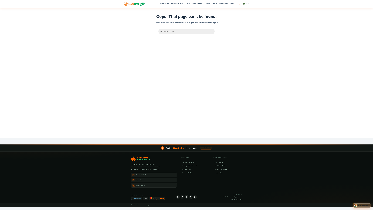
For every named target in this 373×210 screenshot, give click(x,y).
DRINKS (188, 4)
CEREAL (214, 4)
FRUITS (208, 4)
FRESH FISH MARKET (177, 4)
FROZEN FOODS (164, 4)
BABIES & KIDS (223, 4)
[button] (362, 205)
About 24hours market (189, 162)
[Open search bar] (239, 4)
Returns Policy (186, 169)
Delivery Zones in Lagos (189, 166)
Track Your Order (220, 166)
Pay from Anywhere (221, 169)
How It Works (219, 162)
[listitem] (178, 197)
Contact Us (218, 173)
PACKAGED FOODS (198, 4)
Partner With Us (187, 173)
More (232, 4)
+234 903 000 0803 (236, 199)
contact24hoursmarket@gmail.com (231, 197)
